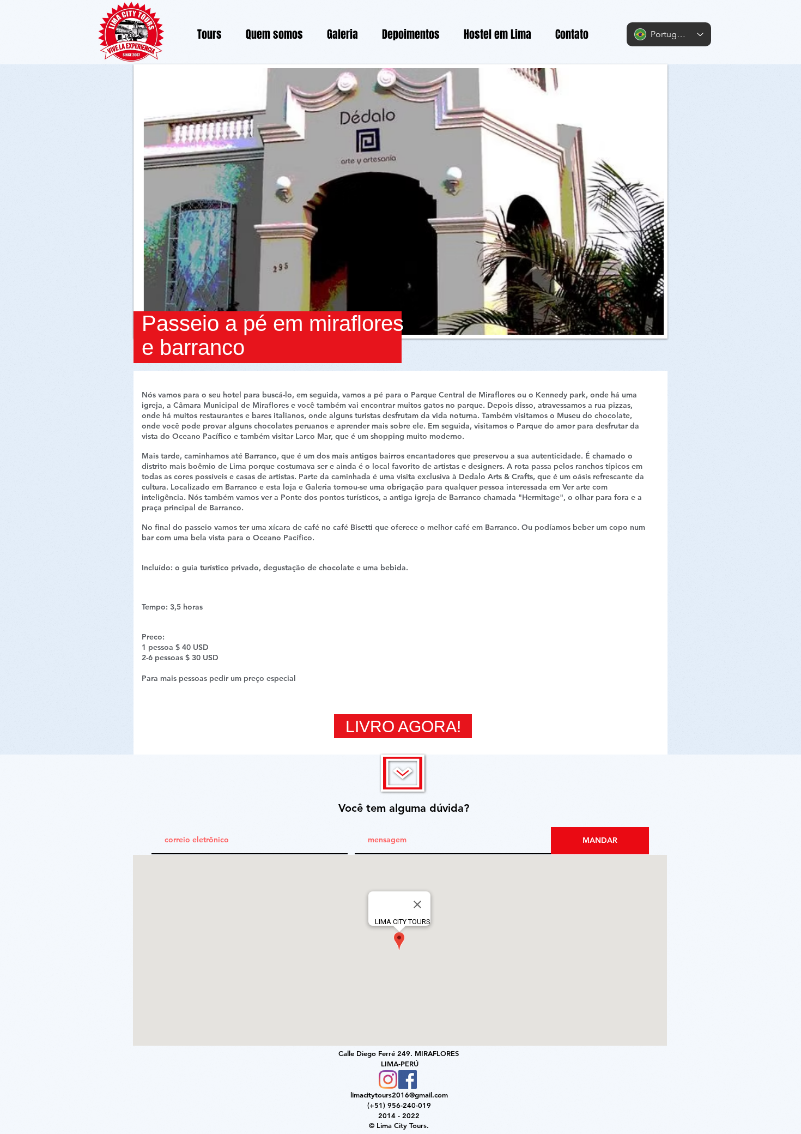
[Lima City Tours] (388, 1079)
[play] (637, 325)
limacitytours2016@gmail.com (399, 1094)
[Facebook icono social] (407, 1079)
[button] (401, 201)
